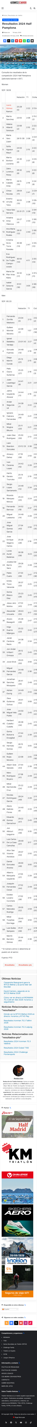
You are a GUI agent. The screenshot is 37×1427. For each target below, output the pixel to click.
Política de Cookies (9, 1370)
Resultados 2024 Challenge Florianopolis (16, 1053)
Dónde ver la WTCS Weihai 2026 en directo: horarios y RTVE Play (19, 1015)
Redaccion (7, 32)
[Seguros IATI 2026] (17, 1297)
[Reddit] (20, 40)
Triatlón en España (9, 1351)
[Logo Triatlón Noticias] (18, 3)
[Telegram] (28, 40)
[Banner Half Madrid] (17, 1137)
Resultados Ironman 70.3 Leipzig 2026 (18, 1028)
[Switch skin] (31, 8)
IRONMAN (6, 1337)
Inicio (5, 15)
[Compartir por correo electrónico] (32, 40)
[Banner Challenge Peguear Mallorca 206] (17, 1203)
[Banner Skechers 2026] (17, 1236)
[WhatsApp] (24, 40)
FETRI (5, 1354)
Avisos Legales (7, 1373)
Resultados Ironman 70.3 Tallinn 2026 (18, 1021)
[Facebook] (4, 40)
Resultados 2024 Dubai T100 (16, 1048)
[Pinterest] (16, 40)
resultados (10, 965)
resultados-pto (26, 965)
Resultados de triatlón (15, 15)
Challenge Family (8, 1347)
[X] (8, 40)
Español (6, 1309)
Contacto (5, 1380)
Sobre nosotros (8, 1383)
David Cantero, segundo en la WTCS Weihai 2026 (16, 992)
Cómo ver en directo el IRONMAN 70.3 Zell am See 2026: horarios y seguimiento (18, 1000)
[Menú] (3, 8)
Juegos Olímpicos (9, 1357)
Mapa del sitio (7, 1386)
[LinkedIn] (12, 40)
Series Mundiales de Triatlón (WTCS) (15, 1344)
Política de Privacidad (10, 1367)
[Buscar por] (34, 8)
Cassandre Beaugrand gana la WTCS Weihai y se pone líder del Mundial (18, 984)
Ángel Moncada (20, 1417)
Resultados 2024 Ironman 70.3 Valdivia (17, 1042)
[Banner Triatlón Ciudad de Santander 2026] (17, 1264)
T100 (4, 1341)
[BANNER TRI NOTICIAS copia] (17, 1170)
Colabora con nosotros (11, 1376)
